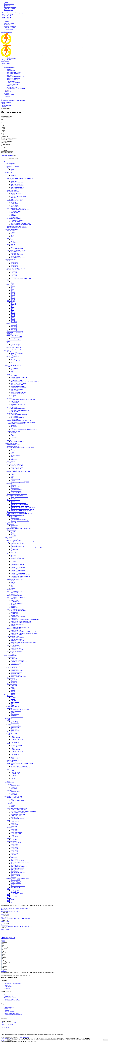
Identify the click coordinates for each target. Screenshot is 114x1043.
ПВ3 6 (12, 311)
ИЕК (12, 247)
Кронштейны (14, 549)
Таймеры (13, 395)
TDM (8, 735)
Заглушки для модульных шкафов (20, 767)
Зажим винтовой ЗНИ (17, 467)
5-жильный (14, 277)
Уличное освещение (13, 645)
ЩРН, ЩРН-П (15, 775)
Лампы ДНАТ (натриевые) (18, 567)
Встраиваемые (15, 727)
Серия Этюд (14, 853)
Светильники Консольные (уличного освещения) (25, 619)
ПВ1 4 (12, 289)
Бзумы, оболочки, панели (14, 760)
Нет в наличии (5, 914)
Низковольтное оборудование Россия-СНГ (19, 420)
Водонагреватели (12, 684)
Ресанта (13, 534)
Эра (12, 164)
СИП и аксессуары (12, 335)
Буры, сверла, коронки (17, 220)
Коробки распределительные (15, 352)
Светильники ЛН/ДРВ (17, 649)
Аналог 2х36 (14, 613)
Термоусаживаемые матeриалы (19, 497)
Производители (8, 937)
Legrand (13, 232)
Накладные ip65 (15, 730)
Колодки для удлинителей (18, 812)
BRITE (13, 902)
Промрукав (14, 459)
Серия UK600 (15, 723)
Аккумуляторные (16, 711)
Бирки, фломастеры (16, 349)
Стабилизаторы (11, 530)
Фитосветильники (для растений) (20, 627)
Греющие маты (15, 664)
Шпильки (13, 485)
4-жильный (14, 275)
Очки (12, 214)
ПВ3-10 (13, 313)
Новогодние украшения (14, 553)
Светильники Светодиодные (15, 609)
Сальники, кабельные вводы (19, 766)
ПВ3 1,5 (13, 307)
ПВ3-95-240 (14, 322)
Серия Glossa (14, 845)
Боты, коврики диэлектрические (20, 209)
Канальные (14, 679)
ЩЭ (12, 755)
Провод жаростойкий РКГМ (15, 332)
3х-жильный (14, 263)
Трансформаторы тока (13, 431)
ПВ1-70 (13, 299)
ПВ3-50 (13, 319)
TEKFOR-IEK (15, 758)
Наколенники (14, 212)
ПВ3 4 (12, 310)
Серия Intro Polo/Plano (17, 893)
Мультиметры (15, 206)
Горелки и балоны (16, 176)
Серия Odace (14, 848)
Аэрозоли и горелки (13, 173)
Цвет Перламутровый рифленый (20, 862)
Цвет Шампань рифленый (18, 872)
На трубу (13, 604)
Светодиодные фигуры (17, 558)
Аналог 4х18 (14, 615)
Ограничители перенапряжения (20, 410)
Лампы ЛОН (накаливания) (18, 573)
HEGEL (13, 359)
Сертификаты (8, 986)
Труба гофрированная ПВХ (18, 251)
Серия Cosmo (14, 824)
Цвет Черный (14, 871)
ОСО (12, 428)
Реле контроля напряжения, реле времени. (23, 422)
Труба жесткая (15, 253)
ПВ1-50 (13, 298)
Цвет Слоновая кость (17, 869)
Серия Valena (14, 830)
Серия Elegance (15, 892)
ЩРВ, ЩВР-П (15, 773)
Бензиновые (14, 525)
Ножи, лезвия (14, 181)
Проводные (10, 167)
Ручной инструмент (13, 191)
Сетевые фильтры (16, 815)
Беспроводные (11, 163)
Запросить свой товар (10, 997)
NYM (9, 260)
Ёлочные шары (15, 559)
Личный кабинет (9, 1007)
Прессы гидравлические (18, 187)
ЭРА (12, 458)
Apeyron (13, 582)
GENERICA (14, 375)
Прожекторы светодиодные (15, 579)
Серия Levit (14, 823)
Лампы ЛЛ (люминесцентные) (19, 571)
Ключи (13, 194)
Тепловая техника (12, 667)
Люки (9, 363)
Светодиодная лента (13, 636)
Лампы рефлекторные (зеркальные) (21, 576)
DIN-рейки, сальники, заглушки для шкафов (20, 763)
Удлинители (14, 817)
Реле (12, 371)
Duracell (13, 699)
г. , (8, 1022)
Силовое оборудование (17, 393)
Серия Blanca (14, 844)
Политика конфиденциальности (13, 1014)
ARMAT (13, 396)
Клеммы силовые (16, 468)
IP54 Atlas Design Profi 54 (18, 886)
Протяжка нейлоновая (17, 184)
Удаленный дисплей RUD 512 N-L (10, 911)
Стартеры (13, 552)
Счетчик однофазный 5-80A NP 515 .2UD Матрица (15, 918)
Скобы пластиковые (16, 492)
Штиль (13, 531)
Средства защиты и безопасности (16, 208)
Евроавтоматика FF (13, 407)
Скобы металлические (17, 248)
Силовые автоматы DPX (18, 404)
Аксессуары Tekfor (16, 726)
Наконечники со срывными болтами (21, 510)
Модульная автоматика (17, 369)
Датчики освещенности (17, 546)
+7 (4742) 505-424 (6, 15)
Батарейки (10, 696)
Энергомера (14, 788)
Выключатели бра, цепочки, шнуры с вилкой (23, 811)
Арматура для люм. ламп (18, 543)
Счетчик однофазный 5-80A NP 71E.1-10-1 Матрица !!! (16, 926)
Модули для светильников (18, 610)
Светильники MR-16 (17, 634)
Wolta (12, 583)
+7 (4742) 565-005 (6, 59)
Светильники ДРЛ (16, 648)
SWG (12, 652)
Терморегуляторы (16, 663)
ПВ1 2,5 (13, 287)
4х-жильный (14, 265)
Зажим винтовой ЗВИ (17, 465)
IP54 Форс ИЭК (15, 880)
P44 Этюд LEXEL (16, 883)
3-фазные (10, 790)
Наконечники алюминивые (18, 503)
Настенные (14, 598)
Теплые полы (11, 657)
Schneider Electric (15, 360)
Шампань (13, 877)
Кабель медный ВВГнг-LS (14, 269)
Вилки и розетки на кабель (18, 809)
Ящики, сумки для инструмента (16, 226)
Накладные (14, 729)
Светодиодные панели (17, 624)
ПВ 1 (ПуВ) (10, 284)
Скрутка (13, 480)
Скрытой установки (16, 355)
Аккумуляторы (15, 702)
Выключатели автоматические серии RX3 (23, 399)
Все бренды (4, 971)
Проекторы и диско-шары (18, 556)
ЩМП (12, 736)
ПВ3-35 (13, 317)
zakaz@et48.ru (5, 61)
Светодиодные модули (17, 637)
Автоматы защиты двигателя (19, 414)
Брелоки (13, 712)
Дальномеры (14, 205)
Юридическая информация (11, 1013)
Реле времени (14, 411)
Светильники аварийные (14, 539)
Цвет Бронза (14, 859)
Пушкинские (14, 607)
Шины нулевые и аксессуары (15, 515)
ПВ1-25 (13, 295)
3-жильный (14, 274)
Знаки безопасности (13, 446)
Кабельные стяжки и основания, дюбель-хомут (20, 447)
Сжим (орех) (14, 470)
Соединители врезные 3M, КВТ (20, 482)
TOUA (9, 462)
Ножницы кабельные (17, 182)
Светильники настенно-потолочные (21, 621)
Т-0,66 (12, 435)
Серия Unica (14, 851)
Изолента (13, 498)
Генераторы (10, 524)
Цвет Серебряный (16, 865)
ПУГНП (9, 334)
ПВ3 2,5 (13, 308)
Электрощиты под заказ (11, 999)
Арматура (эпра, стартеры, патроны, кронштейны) (21, 542)
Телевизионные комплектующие (16, 512)
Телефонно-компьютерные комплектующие (19, 513)
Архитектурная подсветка (18, 616)
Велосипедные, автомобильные (20, 709)
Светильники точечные (14, 628)
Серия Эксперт (15, 890)
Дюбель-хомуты (15, 455)
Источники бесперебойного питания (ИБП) (19, 528)
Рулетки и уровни (12, 190)
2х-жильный (14, 262)
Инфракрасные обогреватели (19, 676)
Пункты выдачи (8, 10)
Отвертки (13, 197)
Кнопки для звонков (13, 166)
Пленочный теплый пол (17, 660)
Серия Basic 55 (15, 821)
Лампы (9, 562)
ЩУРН (13, 778)
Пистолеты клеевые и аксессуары (20, 223)
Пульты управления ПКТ (18, 386)
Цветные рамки (15, 874)
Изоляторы (14, 516)
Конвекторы (14, 669)
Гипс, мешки (11, 461)
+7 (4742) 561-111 (6, 63)
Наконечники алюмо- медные (19, 504)
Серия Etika (14, 829)
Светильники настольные (14, 591)
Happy (12, 899)
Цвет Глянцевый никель (18, 860)
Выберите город (11, 58)
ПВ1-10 (13, 292)
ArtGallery (13, 854)
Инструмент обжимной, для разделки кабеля (20, 178)
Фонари (9, 708)
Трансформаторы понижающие (16, 423)
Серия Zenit (14, 826)
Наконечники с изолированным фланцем (22, 509)
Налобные (14, 715)
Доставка (6, 2)
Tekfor (12, 452)
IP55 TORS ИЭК (15, 887)
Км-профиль (14, 242)
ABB (8, 366)
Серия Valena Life (16, 833)
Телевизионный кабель (14, 340)
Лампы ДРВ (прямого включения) (20, 568)
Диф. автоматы (15, 401)
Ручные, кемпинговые (17, 717)
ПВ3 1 (12, 305)
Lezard (9, 838)
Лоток (9, 238)
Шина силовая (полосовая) (18, 519)
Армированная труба (17, 254)
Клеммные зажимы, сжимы (15, 464)
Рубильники (14, 372)
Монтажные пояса (16, 211)
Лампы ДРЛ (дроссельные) (18, 570)
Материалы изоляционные (15, 495)
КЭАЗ (9, 440)
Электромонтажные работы (12, 1000)
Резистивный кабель (16, 666)
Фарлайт (13, 588)
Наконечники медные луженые (20, 506)
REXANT (13, 450)
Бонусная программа (10, 7)
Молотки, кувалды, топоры (18, 196)
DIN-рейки (14, 764)
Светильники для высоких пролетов (21, 622)
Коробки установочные (14, 356)
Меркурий (14, 787)
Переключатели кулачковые (18, 383)
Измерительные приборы (14, 200)
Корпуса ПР (14, 747)
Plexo (12, 884)
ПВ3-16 (13, 314)
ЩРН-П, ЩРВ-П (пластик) (18, 738)
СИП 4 (13, 338)
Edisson (13, 693)
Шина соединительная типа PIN (20, 521)
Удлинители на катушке (17, 818)
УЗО (12, 405)
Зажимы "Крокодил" (16, 193)
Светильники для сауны (14, 540)
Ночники (10, 589)
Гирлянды (13, 555)
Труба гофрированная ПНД (18, 257)
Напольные (14, 681)
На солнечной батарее (17, 603)
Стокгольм (14, 896)
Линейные (14, 618)
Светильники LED (16, 630)
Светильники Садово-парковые (16, 597)
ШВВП (9, 341)
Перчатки (13, 215)
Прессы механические (17, 188)
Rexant (12, 474)
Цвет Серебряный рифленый (19, 866)
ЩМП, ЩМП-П (15, 772)
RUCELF (13, 536)
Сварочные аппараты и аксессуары (17, 227)
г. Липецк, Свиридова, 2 (8, 14)
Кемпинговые (15, 601)
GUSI (12, 358)
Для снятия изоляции (17, 179)
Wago (12, 476)
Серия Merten (14, 847)
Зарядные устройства (13, 706)
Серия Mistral (14, 721)
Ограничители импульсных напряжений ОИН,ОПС (25, 381)
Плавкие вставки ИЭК (17, 384)
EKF (8, 781)
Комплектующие (15, 256)
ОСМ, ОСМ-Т (15, 426)
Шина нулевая (15, 518)
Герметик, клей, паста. (13, 444)
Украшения (14, 561)
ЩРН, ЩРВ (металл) (17, 739)
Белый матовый (15, 875)
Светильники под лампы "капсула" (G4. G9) (23, 631)
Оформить (23, 100)
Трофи (12, 705)
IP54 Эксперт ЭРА (16, 881)
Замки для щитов (15, 757)
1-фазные (10, 784)
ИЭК (12, 235)
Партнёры (7, 985)
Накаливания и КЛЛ (16, 592)
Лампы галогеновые (16, 565)
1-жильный (14, 271)
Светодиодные (15, 594)
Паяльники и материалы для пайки (21, 224)
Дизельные (14, 527)
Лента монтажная (16, 491)
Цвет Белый (14, 857)
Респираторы (14, 217)
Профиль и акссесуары (17, 640)
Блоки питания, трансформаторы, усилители (23, 642)
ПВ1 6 (12, 290)
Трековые (13, 625)
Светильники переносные (14, 595)
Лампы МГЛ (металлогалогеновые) (21, 574)
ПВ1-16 (13, 293)
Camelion (13, 697)
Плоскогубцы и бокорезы (18, 199)
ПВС (8, 323)
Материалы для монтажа (14, 218)
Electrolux (13, 688)
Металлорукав (11, 244)
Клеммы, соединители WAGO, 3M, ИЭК (19, 471)
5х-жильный (14, 266)
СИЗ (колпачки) (15, 479)
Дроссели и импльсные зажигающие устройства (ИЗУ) (26, 548)
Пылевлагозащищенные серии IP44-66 (18, 878)
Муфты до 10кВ (15, 344)
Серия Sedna (14, 850)
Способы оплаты (9, 4)
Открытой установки (17, 353)
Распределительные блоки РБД (19, 387)
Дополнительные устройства (19, 377)
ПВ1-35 (13, 296)
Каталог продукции (7, 155)
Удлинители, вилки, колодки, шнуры (17, 808)
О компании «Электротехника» (13, 983)
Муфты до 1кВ (15, 346)
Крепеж (9, 483)
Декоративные (15, 714)
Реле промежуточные (17, 389)
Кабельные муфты (12, 343)
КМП (12, 770)
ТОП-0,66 (13, 437)
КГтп (12, 283)
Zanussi (13, 690)
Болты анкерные (15, 486)
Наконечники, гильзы (13, 500)
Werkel (9, 856)
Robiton (13, 805)
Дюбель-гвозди (15, 488)
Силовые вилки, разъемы (14, 797)
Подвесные (14, 606)
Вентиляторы (11, 678)
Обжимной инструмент (17, 185)
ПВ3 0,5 (13, 302)
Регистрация (7, 1008)
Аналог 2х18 (14, 612)
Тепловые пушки (15, 675)
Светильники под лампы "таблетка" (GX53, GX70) (25, 633)
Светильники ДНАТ (16, 646)
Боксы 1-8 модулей (12, 761)
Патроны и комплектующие (19, 551)
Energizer (13, 700)
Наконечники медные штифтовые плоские (23, 507)
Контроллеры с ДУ (16, 643)
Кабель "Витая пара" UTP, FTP (16, 268)
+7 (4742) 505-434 (6, 17)
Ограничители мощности (18, 408)
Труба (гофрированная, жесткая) (16, 250)
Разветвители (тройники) (18, 814)
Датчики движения (16, 545)
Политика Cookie (32, 1041)
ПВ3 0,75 (13, 304)
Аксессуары (14, 658)
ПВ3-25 (13, 316)
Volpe (12, 580)
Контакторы (14, 368)
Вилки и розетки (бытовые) (18, 800)
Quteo (12, 835)
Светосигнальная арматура (18, 392)
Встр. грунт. (14, 600)
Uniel (12, 169)
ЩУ (12, 741)
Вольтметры (14, 203)
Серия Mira (14, 839)
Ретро (12, 863)
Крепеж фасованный (17, 489)
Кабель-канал (11, 230)
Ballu (12, 687)
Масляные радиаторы (17, 670)
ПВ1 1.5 (13, 286)
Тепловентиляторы (16, 672)
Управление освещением (14, 651)
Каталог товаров (8, 994)
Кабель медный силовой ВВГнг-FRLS (21, 278)
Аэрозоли (13, 175)
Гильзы (13, 501)
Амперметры (14, 202)
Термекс (13, 691)
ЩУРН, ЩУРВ (15, 742)
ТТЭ (12, 438)
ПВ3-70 (13, 320)
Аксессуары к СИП (16, 337)
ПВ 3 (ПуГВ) (11, 301)
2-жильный (14, 272)
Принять (105, 1039)
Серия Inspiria (14, 836)
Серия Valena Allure (16, 832)
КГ (8, 280)
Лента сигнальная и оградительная (17, 494)
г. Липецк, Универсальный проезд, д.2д (12, 12)
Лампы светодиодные (17, 577)
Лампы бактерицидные (17, 564)
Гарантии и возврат (9, 8)
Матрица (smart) (15, 785)
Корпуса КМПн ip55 (16, 745)
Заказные (13, 425)
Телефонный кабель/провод (15, 331)
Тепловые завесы (15, 673)
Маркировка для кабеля (14, 347)
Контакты (7, 5)
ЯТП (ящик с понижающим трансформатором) (24, 429)
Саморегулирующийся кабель (19, 661)
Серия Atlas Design (16, 842)
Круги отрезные (15, 221)
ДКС (12, 233)
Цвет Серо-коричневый (17, 868)
